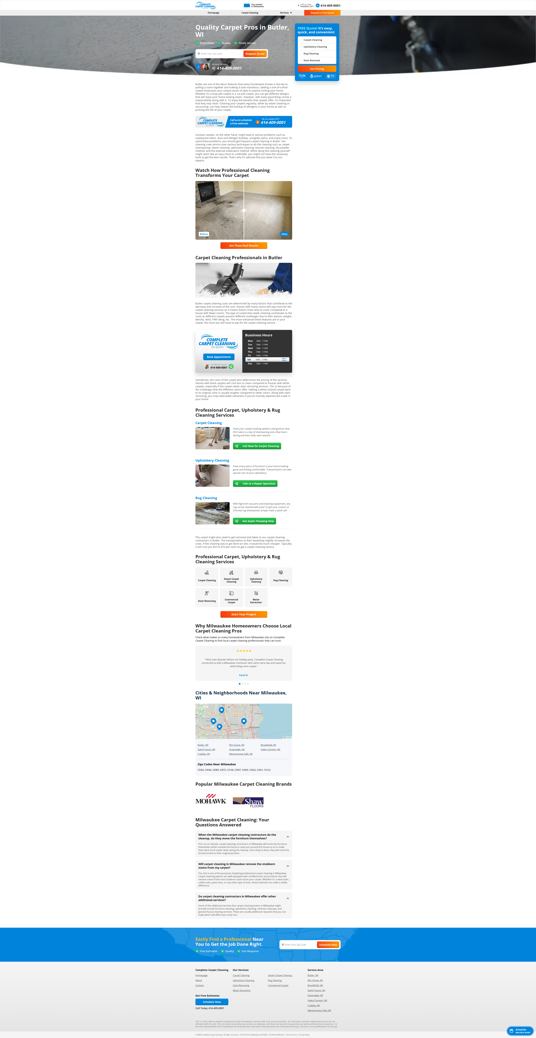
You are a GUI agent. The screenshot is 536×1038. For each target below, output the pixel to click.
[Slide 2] (242, 684)
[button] (244, 721)
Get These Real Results (243, 245)
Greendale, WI (237, 749)
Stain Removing (241, 985)
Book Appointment (219, 357)
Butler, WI (203, 745)
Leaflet (288, 738)
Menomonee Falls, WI (241, 754)
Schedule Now (212, 1002)
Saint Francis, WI (206, 749)
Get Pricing (317, 68)
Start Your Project (243, 614)
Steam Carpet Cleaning (280, 975)
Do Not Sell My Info (276, 1035)
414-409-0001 (273, 122)
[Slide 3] (245, 684)
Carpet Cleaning (249, 12)
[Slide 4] (248, 684)
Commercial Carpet (278, 985)
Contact (199, 985)
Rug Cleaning (311, 53)
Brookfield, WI (268, 745)
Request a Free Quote (322, 12)
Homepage (213, 12)
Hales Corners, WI (270, 749)
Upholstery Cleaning (315, 46)
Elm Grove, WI (236, 745)
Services (284, 12)
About (198, 980)
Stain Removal (312, 60)
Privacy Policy (304, 1035)
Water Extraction (242, 990)
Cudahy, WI (204, 754)
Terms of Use (291, 1035)
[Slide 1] (240, 684)
